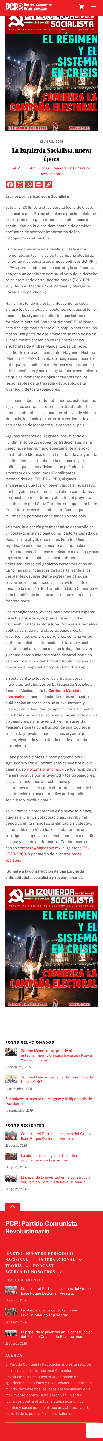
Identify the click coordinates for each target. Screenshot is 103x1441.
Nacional (16, 1259)
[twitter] (10, 1239)
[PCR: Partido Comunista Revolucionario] (29, 10)
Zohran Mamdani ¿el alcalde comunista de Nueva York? (57, 1079)
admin (18, 168)
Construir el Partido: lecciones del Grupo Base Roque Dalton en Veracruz (56, 1136)
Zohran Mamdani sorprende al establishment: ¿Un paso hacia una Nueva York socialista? (56, 1055)
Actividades (39, 168)
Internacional (57, 1259)
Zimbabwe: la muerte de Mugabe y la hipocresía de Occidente (48, 1101)
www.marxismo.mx (43, 769)
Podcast (43, 1265)
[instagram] (33, 1239)
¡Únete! (14, 1253)
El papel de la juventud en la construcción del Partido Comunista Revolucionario (57, 1179)
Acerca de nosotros (30, 1271)
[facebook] (21, 1239)
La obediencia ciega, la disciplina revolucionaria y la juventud (49, 1158)
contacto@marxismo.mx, (40, 848)
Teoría (13, 1265)
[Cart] (81, 6)
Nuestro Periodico (49, 1253)
